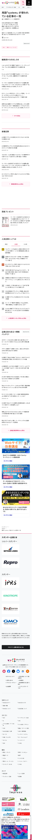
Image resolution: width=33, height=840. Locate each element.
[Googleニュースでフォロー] (22, 671)
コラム (4, 758)
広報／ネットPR (6, 737)
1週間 (16, 244)
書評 (19, 755)
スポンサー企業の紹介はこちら (16, 647)
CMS (4, 728)
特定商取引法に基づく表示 (24, 683)
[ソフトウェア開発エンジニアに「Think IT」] (23, 800)
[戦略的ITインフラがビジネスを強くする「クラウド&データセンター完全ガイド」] (8, 800)
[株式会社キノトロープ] (10, 595)
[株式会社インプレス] (16, 789)
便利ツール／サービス (8, 761)
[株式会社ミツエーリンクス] (10, 549)
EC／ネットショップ (22, 737)
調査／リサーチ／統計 (23, 728)
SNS (23, 7)
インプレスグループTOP (23, 687)
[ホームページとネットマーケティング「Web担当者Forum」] (8, 805)
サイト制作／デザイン (23, 724)
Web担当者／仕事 (7, 731)
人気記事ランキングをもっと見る (17, 318)
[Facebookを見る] (8, 671)
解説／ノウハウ (6, 752)
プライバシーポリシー (11, 682)
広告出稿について (22, 708)
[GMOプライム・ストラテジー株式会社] (10, 622)
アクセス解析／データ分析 (8, 724)
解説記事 (5, 773)
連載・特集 (5, 705)
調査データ (5, 755)
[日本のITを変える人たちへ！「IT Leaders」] (23, 810)
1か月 (25, 244)
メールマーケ (21, 740)
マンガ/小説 (21, 758)
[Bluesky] (18, 671)
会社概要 (8, 686)
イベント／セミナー (22, 761)
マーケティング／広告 (11, 7)
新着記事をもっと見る (17, 184)
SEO (3, 7)
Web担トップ (5, 527)
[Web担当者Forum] (15, 661)
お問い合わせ (9, 680)
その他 (19, 743)
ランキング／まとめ (7, 764)
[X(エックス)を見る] (13, 671)
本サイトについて (10, 676)
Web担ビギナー (6, 702)
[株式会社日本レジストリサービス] (10, 582)
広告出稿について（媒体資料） (23, 677)
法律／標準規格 (22, 731)
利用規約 (21, 680)
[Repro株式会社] (10, 562)
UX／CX (5, 734)
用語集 (3, 528)
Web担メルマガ (22, 702)
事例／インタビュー (23, 752)
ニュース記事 (21, 773)
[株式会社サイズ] (10, 609)
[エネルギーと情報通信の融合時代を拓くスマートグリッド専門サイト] (8, 815)
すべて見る (17, 116)
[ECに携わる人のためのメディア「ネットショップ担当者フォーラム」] (23, 815)
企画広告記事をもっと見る (17, 430)
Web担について (6, 708)
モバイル (5, 740)
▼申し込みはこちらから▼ (8, 824)
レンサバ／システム (22, 734)
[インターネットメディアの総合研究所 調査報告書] (23, 805)
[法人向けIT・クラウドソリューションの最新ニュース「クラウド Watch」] (8, 810)
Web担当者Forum (8, 2)
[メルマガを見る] (4, 671)
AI (19, 7)
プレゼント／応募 (7, 776)
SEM (4, 743)
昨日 (6, 244)
